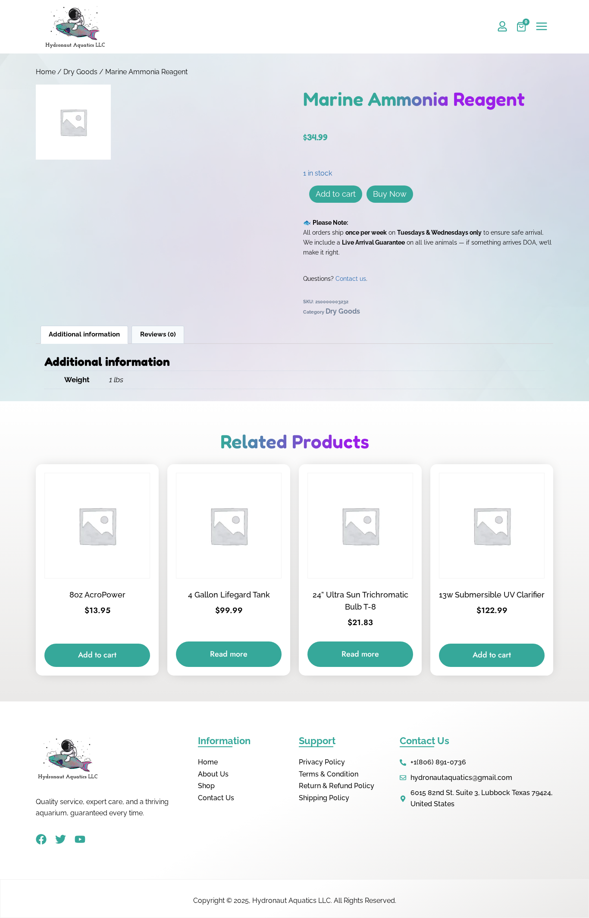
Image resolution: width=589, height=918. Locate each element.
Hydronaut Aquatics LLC (291, 900)
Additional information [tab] (84, 334)
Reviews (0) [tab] (158, 334)
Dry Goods (80, 72)
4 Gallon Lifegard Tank (229, 594)
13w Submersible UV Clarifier (492, 594)
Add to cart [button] (97, 654)
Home (46, 72)
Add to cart (336, 193)
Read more (229, 654)
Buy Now (390, 193)
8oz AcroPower (97, 594)
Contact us (350, 278)
